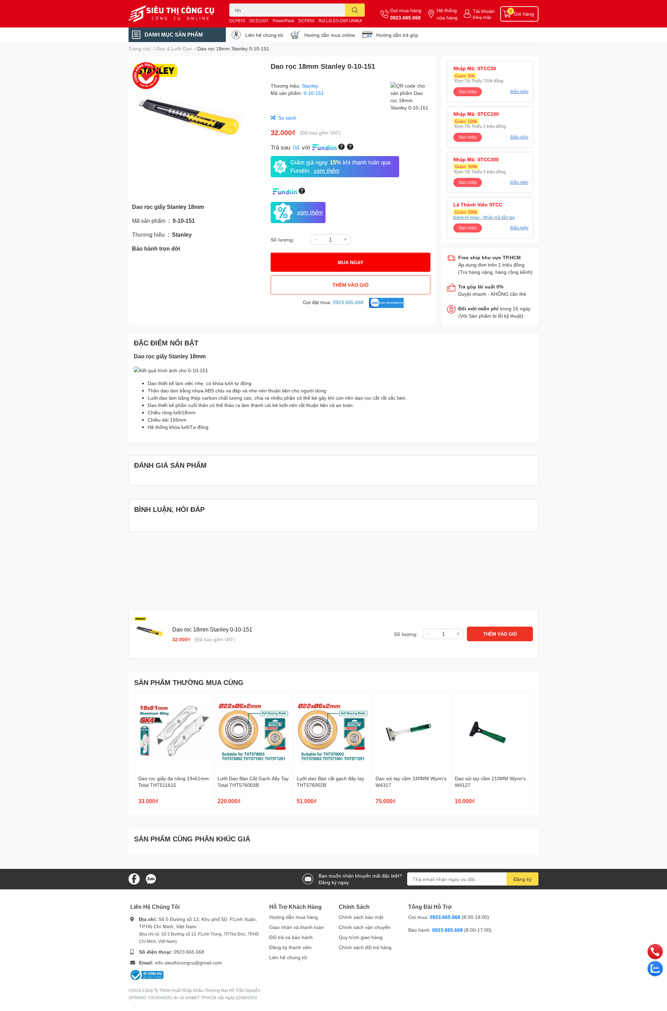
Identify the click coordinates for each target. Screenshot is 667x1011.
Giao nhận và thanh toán (296, 927)
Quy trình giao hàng (360, 937)
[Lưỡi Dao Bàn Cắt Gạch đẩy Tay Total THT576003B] (253, 732)
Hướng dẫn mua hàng (293, 917)
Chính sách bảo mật (361, 917)
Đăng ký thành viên (290, 947)
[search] (355, 10)
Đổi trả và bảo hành (291, 937)
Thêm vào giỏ (350, 285)
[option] (197, 126)
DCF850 (306, 20)
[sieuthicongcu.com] (172, 14)
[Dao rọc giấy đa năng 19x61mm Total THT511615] (174, 732)
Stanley (310, 86)
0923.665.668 (405, 18)
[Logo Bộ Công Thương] (147, 974)
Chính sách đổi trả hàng (365, 947)
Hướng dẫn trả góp (397, 35)
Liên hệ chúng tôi (264, 35)
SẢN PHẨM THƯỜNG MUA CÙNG (189, 682)
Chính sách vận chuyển (364, 927)
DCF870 (237, 20)
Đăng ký (522, 879)
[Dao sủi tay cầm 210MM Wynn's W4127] (490, 732)
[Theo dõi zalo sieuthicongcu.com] (150, 878)
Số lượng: (283, 240)
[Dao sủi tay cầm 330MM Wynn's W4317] (411, 732)
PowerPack (283, 20)
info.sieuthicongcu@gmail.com (188, 962)
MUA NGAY (350, 262)
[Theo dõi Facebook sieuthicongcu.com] (134, 878)
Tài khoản (484, 11)
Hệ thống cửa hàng (447, 14)
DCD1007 (259, 20)
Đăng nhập (482, 17)
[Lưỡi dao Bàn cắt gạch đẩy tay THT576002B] (332, 732)
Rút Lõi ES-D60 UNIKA (340, 20)
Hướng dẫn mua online (329, 35)
